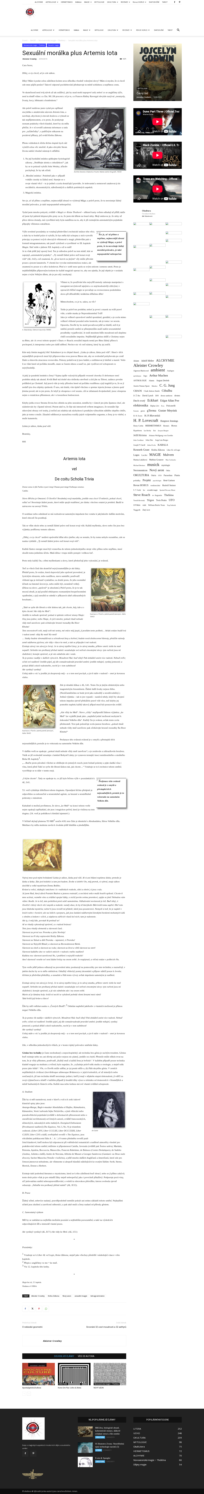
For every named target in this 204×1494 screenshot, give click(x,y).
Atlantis (151, 381)
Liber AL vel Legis (173, 450)
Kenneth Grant (141, 449)
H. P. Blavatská (152, 415)
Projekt (147, 480)
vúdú (144, 505)
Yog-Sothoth (171, 505)
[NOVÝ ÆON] (110, 1374)
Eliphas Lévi (154, 406)
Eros (162, 406)
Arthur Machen (158, 375)
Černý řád (142, 93)
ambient (158, 370)
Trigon (150, 500)
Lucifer (144, 455)
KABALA (78, 2)
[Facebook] (174, 2)
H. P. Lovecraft (145, 420)
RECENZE (124, 2)
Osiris (153, 475)
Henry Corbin (138, 426)
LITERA (98, 1450)
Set (144, 490)
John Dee (149, 440)
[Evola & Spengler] (85, 1462)
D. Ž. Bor (136, 396)
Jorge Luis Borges (161, 440)
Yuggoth (136, 510)
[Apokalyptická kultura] (38, 1374)
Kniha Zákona (53, 1296)
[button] (178, 30)
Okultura (146, 211)
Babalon (154, 386)
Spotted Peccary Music (167, 490)
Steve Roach (141, 494)
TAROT (165, 2)
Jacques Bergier (163, 430)
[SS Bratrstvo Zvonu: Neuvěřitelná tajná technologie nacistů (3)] (85, 1447)
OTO (160, 475)
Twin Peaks (161, 500)
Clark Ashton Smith (152, 391)
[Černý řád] (157, 72)
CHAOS (137, 390)
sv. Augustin (157, 495)
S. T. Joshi (137, 490)
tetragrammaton (98, 1296)
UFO (172, 500)
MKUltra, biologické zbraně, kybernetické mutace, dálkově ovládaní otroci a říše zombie (107, 1431)
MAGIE (86, 2)
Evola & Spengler (102, 1458)
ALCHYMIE (39, 2)
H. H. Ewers (137, 416)
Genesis (136, 411)
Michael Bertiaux (139, 465)
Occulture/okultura (148, 214)
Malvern (168, 454)
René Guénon (169, 480)
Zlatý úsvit (146, 510)
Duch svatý (139, 400)
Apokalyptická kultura (31, 1388)
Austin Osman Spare (141, 386)
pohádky (137, 480)
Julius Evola (151, 445)
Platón (177, 475)
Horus (174, 425)
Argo (145, 376)
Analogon (170, 371)
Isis (154, 431)
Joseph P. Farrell (139, 445)
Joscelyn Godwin (144, 97)
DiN (157, 396)
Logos (136, 455)
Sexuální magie (53, 45)
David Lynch (147, 395)
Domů (24, 40)
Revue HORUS (138, 2)
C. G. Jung (167, 385)
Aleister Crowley (30, 59)
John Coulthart (138, 440)
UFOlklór (136, 505)
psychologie (157, 480)
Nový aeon (67, 1296)
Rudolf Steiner (169, 485)
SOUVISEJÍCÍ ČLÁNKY (64, 1356)
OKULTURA (111, 2)
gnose (143, 411)
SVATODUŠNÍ (154, 2)
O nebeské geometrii (32, 1327)
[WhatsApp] (46, 1309)
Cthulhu (167, 390)
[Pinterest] (179, 2)
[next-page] (29, 1394)
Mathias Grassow (156, 459)
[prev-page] (24, 1394)
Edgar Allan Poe (169, 400)
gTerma (151, 410)
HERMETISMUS (66, 2)
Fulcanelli (170, 405)
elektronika (140, 405)
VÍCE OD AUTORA (86, 1356)
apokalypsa (137, 376)
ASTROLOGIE (51, 2)
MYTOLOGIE (99, 2)
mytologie (165, 465)
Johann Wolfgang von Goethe (161, 435)
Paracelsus (168, 475)
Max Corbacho (171, 460)
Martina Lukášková (140, 460)
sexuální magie (81, 1296)
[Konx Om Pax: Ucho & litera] (74, 1374)
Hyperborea (137, 431)
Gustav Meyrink (167, 410)
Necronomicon (140, 470)
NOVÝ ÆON (99, 1388)
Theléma (169, 495)
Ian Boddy (147, 430)
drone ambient (166, 395)
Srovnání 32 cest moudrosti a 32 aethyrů (106, 1327)
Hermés (166, 426)
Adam (136, 360)
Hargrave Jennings (169, 421)
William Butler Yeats (156, 505)
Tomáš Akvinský (139, 500)
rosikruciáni (155, 485)
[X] (32, 1309)
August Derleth (162, 380)
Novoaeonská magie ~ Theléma (52, 40)
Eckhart (152, 400)
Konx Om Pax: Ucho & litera (69, 1388)
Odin (168, 470)
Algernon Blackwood (141, 371)
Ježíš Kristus (140, 435)
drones (177, 395)
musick (153, 464)
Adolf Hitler (147, 360)
